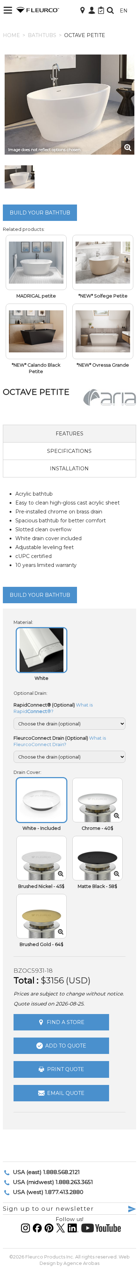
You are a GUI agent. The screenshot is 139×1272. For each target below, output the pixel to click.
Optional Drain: (30, 693)
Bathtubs (42, 35)
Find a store (65, 1022)
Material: (23, 622)
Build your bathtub (40, 213)
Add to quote (65, 1046)
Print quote (65, 1069)
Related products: (24, 229)
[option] (69, 105)
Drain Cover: (27, 772)
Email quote (65, 1093)
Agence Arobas (81, 1263)
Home (11, 35)
